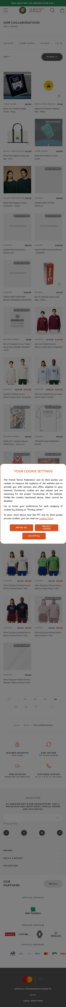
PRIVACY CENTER (46, 527)
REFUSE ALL (21, 527)
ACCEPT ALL (34, 536)
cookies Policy (46, 518)
